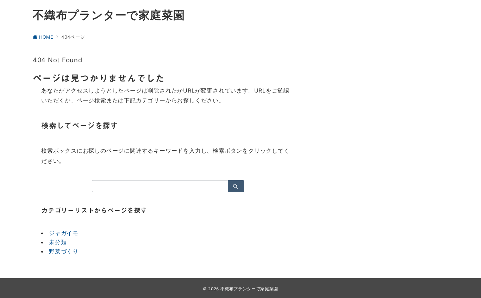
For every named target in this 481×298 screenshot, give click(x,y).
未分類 (58, 242)
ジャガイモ (64, 232)
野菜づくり (64, 251)
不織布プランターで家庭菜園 (109, 15)
